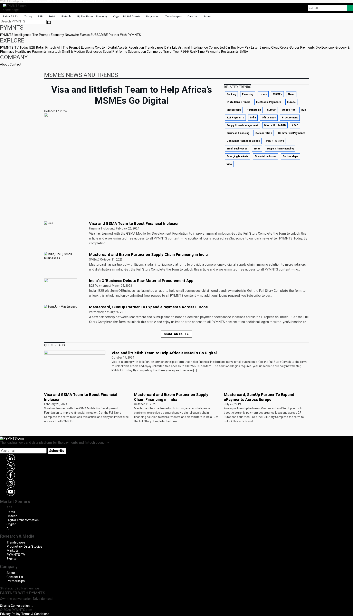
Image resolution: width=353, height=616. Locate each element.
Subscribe (57, 451)
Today (28, 16)
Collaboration (263, 133)
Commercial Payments (291, 133)
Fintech (66, 16)
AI (8, 528)
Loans (263, 94)
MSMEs (277, 94)
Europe (291, 102)
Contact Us (15, 577)
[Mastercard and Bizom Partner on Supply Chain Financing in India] (64, 256)
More (207, 16)
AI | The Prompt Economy (91, 16)
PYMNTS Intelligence (11, 1)
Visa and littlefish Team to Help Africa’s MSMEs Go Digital (164, 353)
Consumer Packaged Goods (243, 140)
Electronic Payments (268, 102)
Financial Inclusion (265, 156)
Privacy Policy (10, 614)
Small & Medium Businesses (82, 51)
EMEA (243, 51)
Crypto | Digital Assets (126, 16)
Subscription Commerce (145, 51)
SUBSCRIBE (74, 1)
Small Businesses (237, 148)
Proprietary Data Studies (24, 546)
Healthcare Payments (31, 51)
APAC (295, 125)
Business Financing (238, 133)
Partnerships (290, 156)
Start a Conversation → (17, 606)
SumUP (271, 109)
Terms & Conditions (35, 614)
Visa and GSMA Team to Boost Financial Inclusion (134, 223)
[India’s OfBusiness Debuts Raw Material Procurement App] (60, 289)
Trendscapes (173, 16)
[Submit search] (49, 22)
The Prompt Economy (35, 1)
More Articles (176, 334)
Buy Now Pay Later (245, 47)
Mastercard (234, 109)
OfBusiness (269, 117)
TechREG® (181, 51)
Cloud (275, 47)
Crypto (11, 524)
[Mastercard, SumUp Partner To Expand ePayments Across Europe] (60, 307)
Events (64, 1)
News (291, 94)
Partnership (254, 109)
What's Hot (288, 109)
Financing (247, 94)
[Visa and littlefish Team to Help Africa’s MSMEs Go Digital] (74, 369)
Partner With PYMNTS (93, 1)
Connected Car (219, 47)
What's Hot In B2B (275, 125)
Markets (13, 551)
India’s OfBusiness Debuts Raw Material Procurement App (141, 280)
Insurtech (54, 51)
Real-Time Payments (205, 51)
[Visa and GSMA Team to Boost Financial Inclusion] (48, 223)
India (253, 117)
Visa (229, 164)
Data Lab (193, 16)
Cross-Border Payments (297, 47)
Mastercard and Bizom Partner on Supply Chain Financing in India (148, 254)
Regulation (152, 16)
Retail (52, 16)
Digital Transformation (23, 520)
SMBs (257, 148)
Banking (264, 47)
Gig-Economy (325, 47)
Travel (167, 51)
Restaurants (230, 51)
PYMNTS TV (10, 16)
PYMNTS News (275, 140)
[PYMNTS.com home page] (16, 8)
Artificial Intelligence (193, 47)
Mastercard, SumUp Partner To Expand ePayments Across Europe (148, 307)
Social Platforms (115, 51)
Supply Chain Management (242, 125)
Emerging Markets (237, 156)
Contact (348, 1)
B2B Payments (235, 117)
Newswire (53, 1)
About (341, 1)
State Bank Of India (238, 102)
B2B (40, 16)
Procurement (290, 117)
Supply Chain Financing (280, 148)
